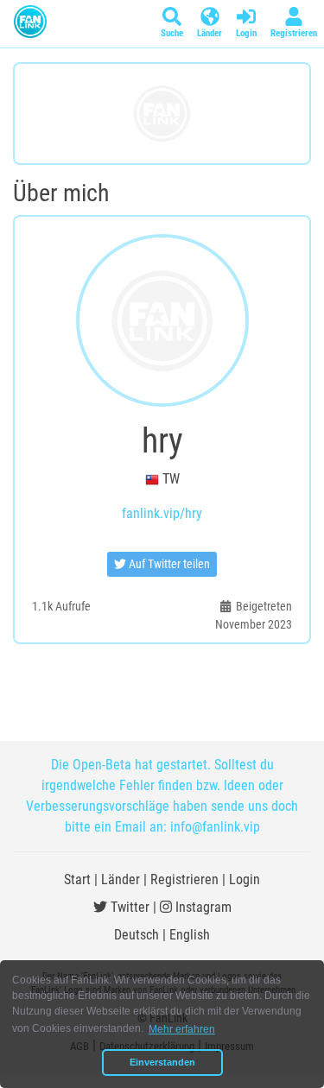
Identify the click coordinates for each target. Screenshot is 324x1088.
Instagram (202, 907)
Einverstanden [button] (162, 1062)
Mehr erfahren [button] (182, 1029)
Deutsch (136, 935)
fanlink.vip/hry (162, 513)
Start (77, 879)
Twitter (128, 907)
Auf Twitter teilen (168, 564)
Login (244, 879)
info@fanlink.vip (215, 827)
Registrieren (184, 879)
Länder (120, 879)
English (189, 935)
